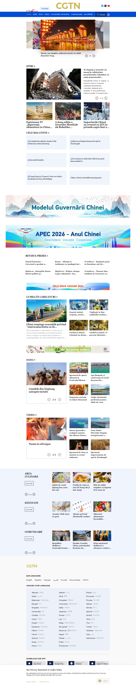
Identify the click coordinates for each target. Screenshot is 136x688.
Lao (62, 619)
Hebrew (64, 592)
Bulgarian (39, 607)
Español (38, 580)
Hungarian (66, 600)
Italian (64, 607)
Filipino (38, 630)
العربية (55, 580)
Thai (89, 623)
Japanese (65, 611)
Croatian (38, 615)
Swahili (93, 615)
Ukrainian (94, 630)
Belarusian (40, 600)
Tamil (90, 619)
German (38, 638)
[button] (96, 98)
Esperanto (40, 627)
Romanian (93, 596)
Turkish (92, 627)
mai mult (29, 483)
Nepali (63, 634)
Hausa (37, 646)
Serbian (92, 604)
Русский (64, 580)
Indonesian (68, 604)
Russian (92, 600)
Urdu (90, 634)
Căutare (102, 14)
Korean (64, 615)
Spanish (92, 611)
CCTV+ (86, 580)
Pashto (91, 592)
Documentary (75, 580)
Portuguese (67, 646)
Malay (67, 623)
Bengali (36, 604)
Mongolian (66, 627)
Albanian (38, 592)
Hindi (63, 596)
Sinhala (91, 607)
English (29, 580)
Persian (64, 638)
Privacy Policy (31, 682)
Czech (37, 619)
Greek (38, 642)
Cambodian (38, 611)
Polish (64, 642)
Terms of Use (44, 682)
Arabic (37, 596)
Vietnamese (95, 638)
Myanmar (67, 630)
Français (47, 580)
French (38, 634)
